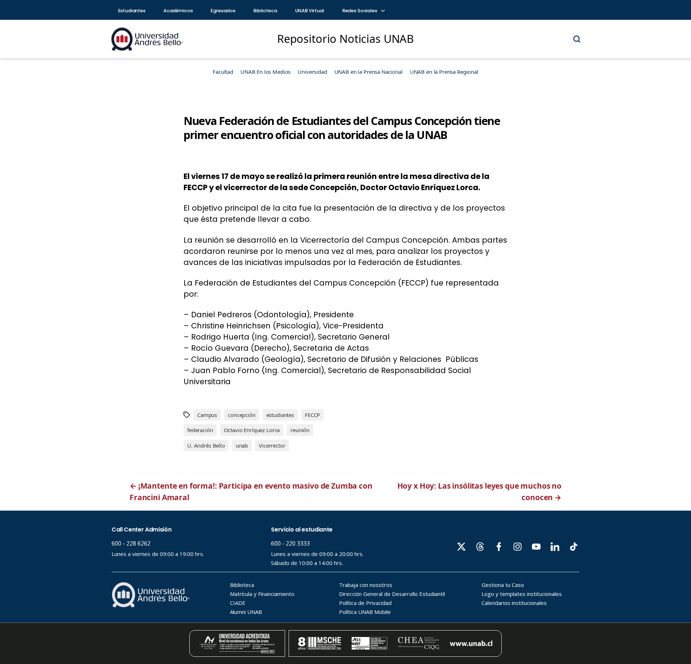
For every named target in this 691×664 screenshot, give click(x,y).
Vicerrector (272, 445)
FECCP (312, 414)
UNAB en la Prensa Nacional (368, 71)
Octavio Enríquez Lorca (252, 430)
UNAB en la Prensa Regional (444, 71)
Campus (207, 414)
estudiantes (280, 414)
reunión (300, 430)
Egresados (223, 10)
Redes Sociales (360, 10)
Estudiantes (131, 10)
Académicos (178, 10)
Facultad (223, 71)
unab (242, 445)
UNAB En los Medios (265, 71)
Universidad (312, 71)
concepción (242, 414)
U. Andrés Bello (206, 445)
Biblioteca (265, 10)
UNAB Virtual (309, 10)
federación (200, 430)
